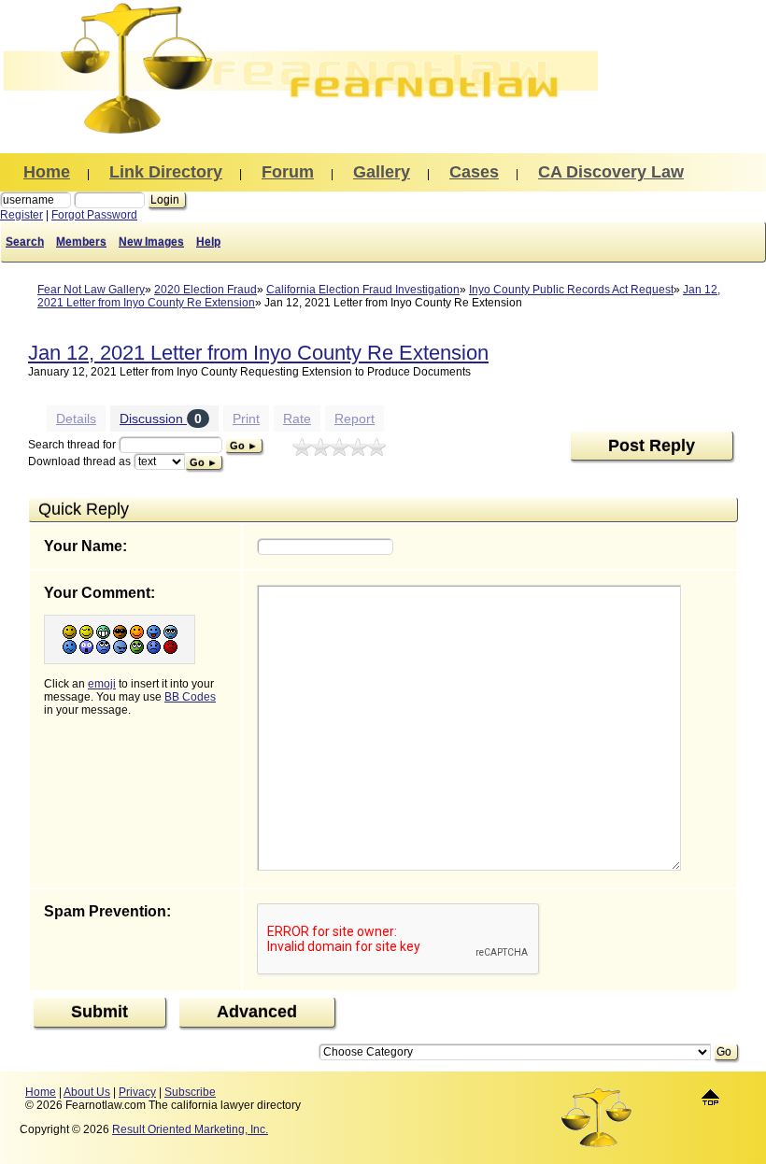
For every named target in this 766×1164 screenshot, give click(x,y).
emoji (102, 683)
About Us (87, 1092)
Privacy (137, 1092)
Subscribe (190, 1092)
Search (25, 241)
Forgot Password (94, 214)
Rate (297, 418)
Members (81, 241)
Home (40, 1092)
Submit (99, 1011)
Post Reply (651, 445)
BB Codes (190, 696)
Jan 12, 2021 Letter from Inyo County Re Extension (258, 352)
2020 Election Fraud (205, 289)
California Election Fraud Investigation (363, 289)
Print (246, 418)
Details (76, 418)
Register (21, 214)
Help (208, 241)
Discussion (161, 418)
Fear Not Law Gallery (91, 289)
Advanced (257, 1011)
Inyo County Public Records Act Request (571, 289)
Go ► (244, 445)
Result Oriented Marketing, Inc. (190, 1129)
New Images (151, 241)
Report (354, 418)
